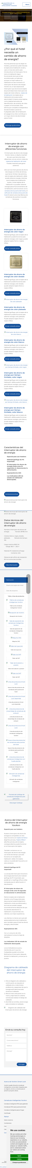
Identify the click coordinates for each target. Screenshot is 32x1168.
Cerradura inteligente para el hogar (14, 1110)
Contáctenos (7, 1123)
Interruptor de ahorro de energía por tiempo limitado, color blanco (14, 410)
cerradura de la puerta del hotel (15, 191)
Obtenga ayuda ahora (12, 125)
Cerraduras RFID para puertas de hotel (15, 1107)
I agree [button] (19, 1155)
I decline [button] (19, 1159)
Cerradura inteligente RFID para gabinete (16, 1104)
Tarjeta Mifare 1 (21, 840)
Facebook (5, 1095)
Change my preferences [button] (19, 1162)
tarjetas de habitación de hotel (16, 161)
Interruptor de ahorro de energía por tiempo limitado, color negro (14, 375)
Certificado (7, 1113)
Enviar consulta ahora (12, 248)
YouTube (8, 1095)
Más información (11, 565)
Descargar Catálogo (16, 803)
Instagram (14, 1095)
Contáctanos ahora (11, 494)
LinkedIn (11, 1095)
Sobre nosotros (8, 1120)
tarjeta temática (22, 838)
